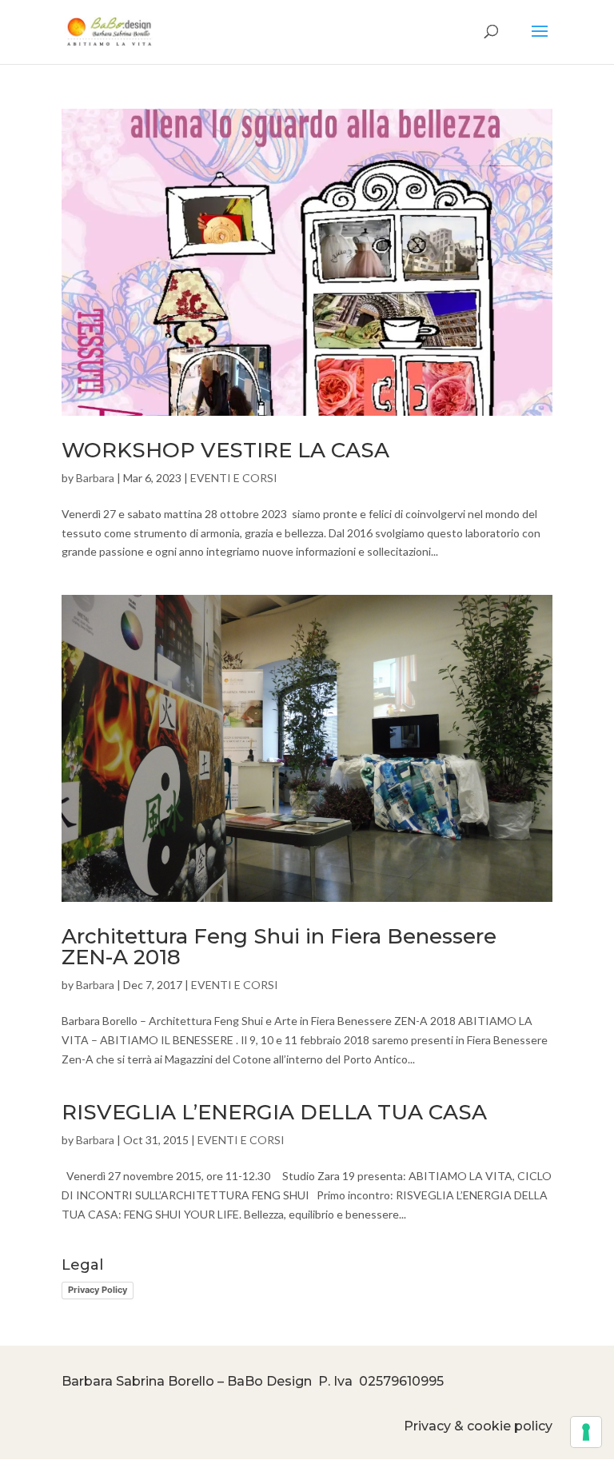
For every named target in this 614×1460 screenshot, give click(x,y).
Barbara (95, 478)
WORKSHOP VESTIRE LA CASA (225, 450)
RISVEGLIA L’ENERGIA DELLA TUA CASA (274, 1112)
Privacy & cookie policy (478, 1426)
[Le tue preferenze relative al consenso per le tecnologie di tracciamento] (586, 1432)
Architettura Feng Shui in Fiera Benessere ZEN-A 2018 (279, 946)
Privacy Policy (97, 1289)
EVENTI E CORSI (233, 478)
